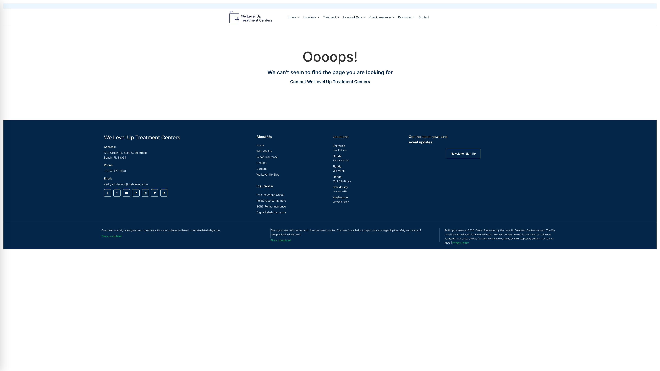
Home (292, 17)
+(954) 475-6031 (115, 171)
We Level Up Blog (267, 174)
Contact (424, 17)
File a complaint (111, 236)
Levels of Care (352, 17)
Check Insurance (380, 17)
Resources (404, 17)
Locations (309, 17)
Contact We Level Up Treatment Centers (330, 81)
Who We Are (264, 151)
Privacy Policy (460, 242)
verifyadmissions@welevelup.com (126, 184)
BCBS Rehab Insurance (271, 206)
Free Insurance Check (270, 194)
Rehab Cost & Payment (271, 200)
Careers (261, 168)
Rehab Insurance (267, 157)
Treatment (329, 17)
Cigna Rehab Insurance (271, 212)
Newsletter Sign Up (463, 153)
